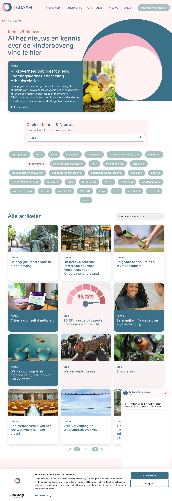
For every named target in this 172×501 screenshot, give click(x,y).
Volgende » (102, 449)
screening (53, 181)
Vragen (127, 7)
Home (6, 20)
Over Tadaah (95, 7)
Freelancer (72, 154)
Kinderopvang (36, 163)
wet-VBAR (64, 191)
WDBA (45, 191)
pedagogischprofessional (67, 172)
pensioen (136, 172)
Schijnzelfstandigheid (25, 181)
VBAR (108, 181)
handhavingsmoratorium (124, 154)
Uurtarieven (89, 181)
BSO (39, 154)
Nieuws (113, 7)
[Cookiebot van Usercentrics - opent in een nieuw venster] (17, 496)
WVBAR (85, 191)
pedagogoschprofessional (106, 172)
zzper (86, 200)
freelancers (94, 154)
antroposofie (19, 154)
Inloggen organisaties (154, 7)
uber (70, 181)
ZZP (116, 191)
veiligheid (127, 181)
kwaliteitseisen (115, 163)
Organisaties (74, 7)
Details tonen (41, 496)
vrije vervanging (22, 191)
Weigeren (149, 483)
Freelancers (53, 7)
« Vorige (70, 449)
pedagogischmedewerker (27, 172)
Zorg (102, 191)
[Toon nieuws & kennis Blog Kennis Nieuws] (140, 216)
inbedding (154, 154)
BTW (54, 154)
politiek (155, 172)
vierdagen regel (151, 181)
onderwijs (138, 163)
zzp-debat (134, 191)
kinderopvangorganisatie (68, 163)
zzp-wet (154, 191)
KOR (94, 163)
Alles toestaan (149, 475)
